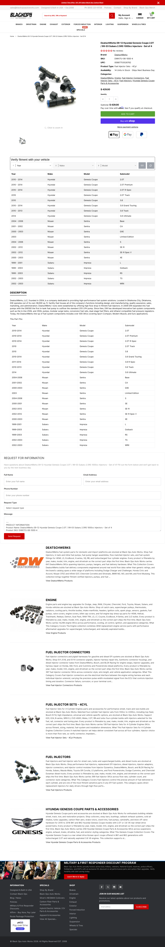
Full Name (8, 475)
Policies (107, 8)
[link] (22, 140)
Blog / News (15, 898)
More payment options (127, 127)
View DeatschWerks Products (59, 580)
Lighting (110, 24)
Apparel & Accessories (50, 915)
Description (18, 292)
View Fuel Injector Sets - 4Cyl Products (64, 737)
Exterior (66, 24)
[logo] (21, 16)
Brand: (104, 54)
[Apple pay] (114, 134)
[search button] (112, 16)
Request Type (10, 502)
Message (8, 514)
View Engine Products (56, 633)
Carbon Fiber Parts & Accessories (49, 903)
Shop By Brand (130, 8)
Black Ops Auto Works (50, 894)
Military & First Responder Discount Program (100, 862)
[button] (139, 15)
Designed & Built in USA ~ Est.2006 (57, 8)
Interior (98, 24)
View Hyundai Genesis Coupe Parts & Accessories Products (73, 842)
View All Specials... (48, 919)
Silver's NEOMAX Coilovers (52, 898)
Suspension (122, 24)
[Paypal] (141, 134)
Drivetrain (31, 24)
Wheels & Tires (139, 24)
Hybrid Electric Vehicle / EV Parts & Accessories (52, 909)
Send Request (14, 536)
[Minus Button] (103, 99)
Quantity (104, 94)
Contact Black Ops (18, 894)
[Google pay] (127, 134)
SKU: (103, 58)
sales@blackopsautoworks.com (24, 8)
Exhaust (54, 24)
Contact (117, 8)
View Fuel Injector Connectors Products (64, 685)
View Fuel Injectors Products (59, 790)
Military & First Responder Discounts (22, 907)
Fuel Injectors (125, 80)
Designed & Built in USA (21, 890)
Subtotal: (105, 105)
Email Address (90, 475)
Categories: (106, 74)
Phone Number (11, 488)
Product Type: (107, 66)
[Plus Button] (116, 99)
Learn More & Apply (75, 877)
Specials (81, 30)
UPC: (103, 62)
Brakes (19, 24)
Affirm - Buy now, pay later (23, 912)
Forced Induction (82, 24)
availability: (106, 70)
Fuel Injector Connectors (133, 78)
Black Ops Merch (147, 8)
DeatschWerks (121, 54)
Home (12, 36)
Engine (43, 24)
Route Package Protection (22, 916)
